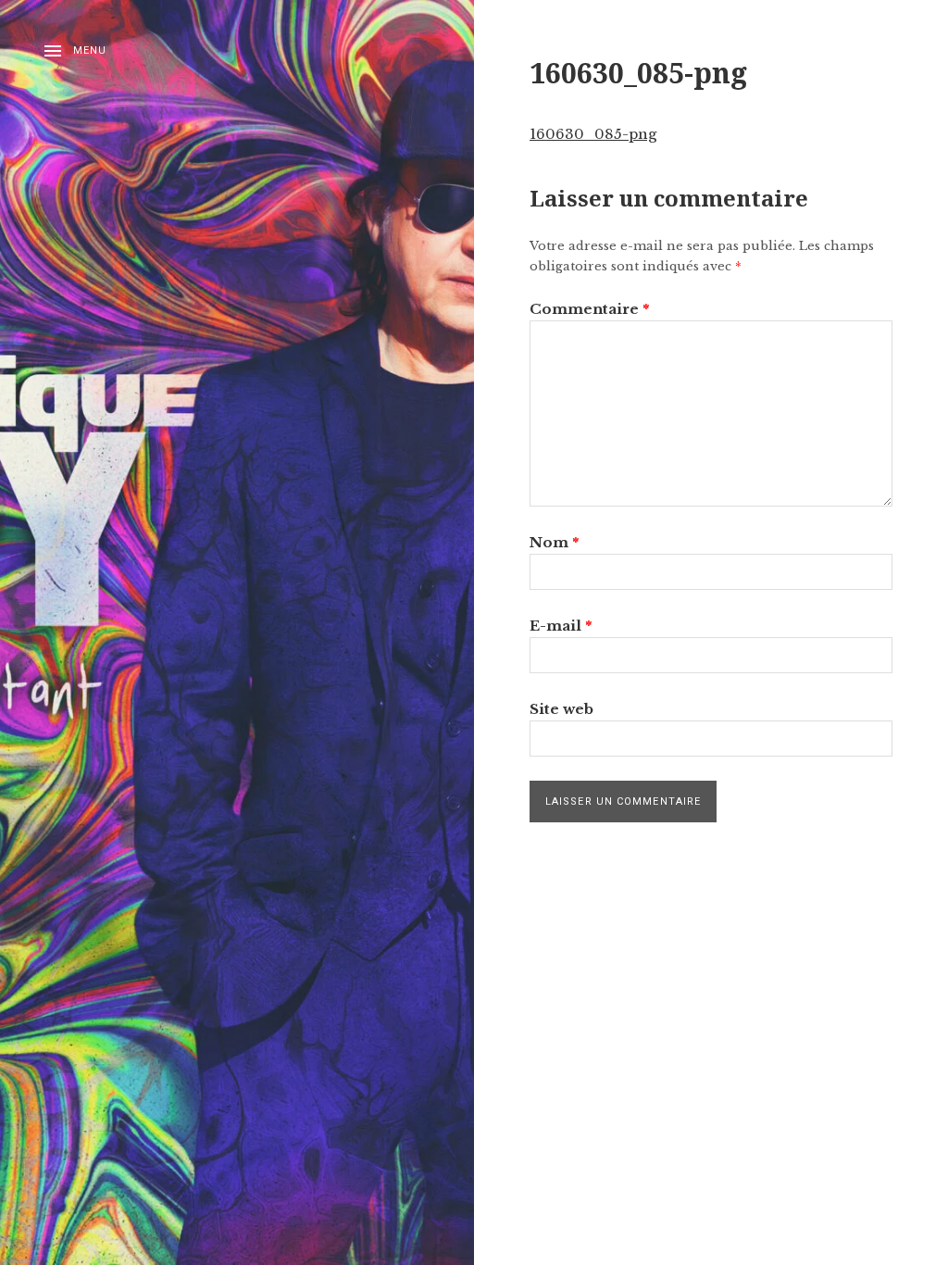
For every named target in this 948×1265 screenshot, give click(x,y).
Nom (554, 542)
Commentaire (589, 309)
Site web (561, 709)
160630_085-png (593, 134)
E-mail (561, 625)
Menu (89, 50)
